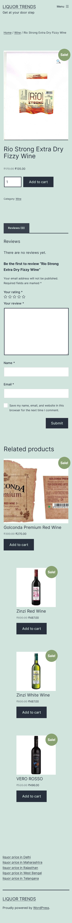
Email (9, 384)
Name (9, 363)
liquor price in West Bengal (22, 873)
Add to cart (38, 182)
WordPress (41, 908)
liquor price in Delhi (17, 857)
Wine (17, 32)
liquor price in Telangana (21, 878)
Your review (14, 303)
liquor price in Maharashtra (22, 862)
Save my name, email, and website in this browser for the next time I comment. (36, 408)
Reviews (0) (16, 228)
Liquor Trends (19, 6)
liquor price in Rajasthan (20, 868)
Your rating (13, 292)
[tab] (16, 228)
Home (8, 32)
